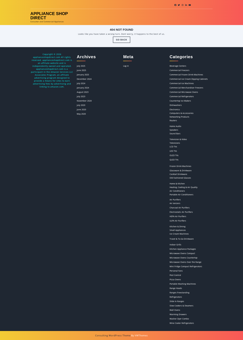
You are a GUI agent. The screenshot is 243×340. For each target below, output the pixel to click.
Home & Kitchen (177, 183)
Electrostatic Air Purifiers (181, 212)
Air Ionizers (175, 203)
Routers (173, 120)
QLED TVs (174, 159)
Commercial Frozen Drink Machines (186, 74)
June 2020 (81, 109)
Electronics (175, 109)
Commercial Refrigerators (182, 96)
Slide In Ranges (177, 301)
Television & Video (178, 139)
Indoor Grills (175, 244)
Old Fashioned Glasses (180, 177)
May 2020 (81, 113)
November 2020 (84, 100)
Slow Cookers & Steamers (181, 305)
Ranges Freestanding (179, 292)
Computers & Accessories (182, 113)
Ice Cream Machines (179, 233)
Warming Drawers (178, 314)
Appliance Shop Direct (49, 15)
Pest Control (175, 275)
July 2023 (81, 96)
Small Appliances (178, 230)
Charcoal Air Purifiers (180, 207)
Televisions (175, 143)
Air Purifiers (175, 199)
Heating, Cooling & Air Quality (183, 187)
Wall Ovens (175, 310)
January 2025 (83, 74)
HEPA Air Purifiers (178, 216)
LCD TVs (173, 146)
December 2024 (84, 79)
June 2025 (81, 70)
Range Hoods (176, 288)
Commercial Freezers (179, 70)
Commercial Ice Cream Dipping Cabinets (189, 79)
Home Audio (175, 126)
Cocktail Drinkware (178, 174)
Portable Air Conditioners (181, 194)
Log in (126, 66)
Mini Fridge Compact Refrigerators (186, 266)
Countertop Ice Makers (180, 100)
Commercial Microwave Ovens (184, 92)
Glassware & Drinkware (181, 170)
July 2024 (81, 83)
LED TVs (173, 151)
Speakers (174, 130)
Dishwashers (176, 105)
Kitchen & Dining (177, 226)
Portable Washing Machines (183, 283)
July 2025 (81, 66)
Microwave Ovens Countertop (183, 257)
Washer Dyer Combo (179, 318)
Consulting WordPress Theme (112, 335)
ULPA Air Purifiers (178, 220)
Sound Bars (175, 133)
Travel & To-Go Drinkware (182, 238)
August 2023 (82, 92)
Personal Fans (176, 270)
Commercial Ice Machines (182, 83)
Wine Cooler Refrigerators (182, 323)
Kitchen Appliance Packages (183, 249)
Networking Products (179, 116)
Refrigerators (176, 297)
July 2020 (81, 105)
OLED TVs (174, 155)
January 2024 (83, 87)
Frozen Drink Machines (180, 166)
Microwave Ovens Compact (182, 253)
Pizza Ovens (175, 279)
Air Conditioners (177, 191)
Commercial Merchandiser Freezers (186, 87)
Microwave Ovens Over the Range (185, 262)
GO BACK (123, 40)
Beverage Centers (178, 66)
